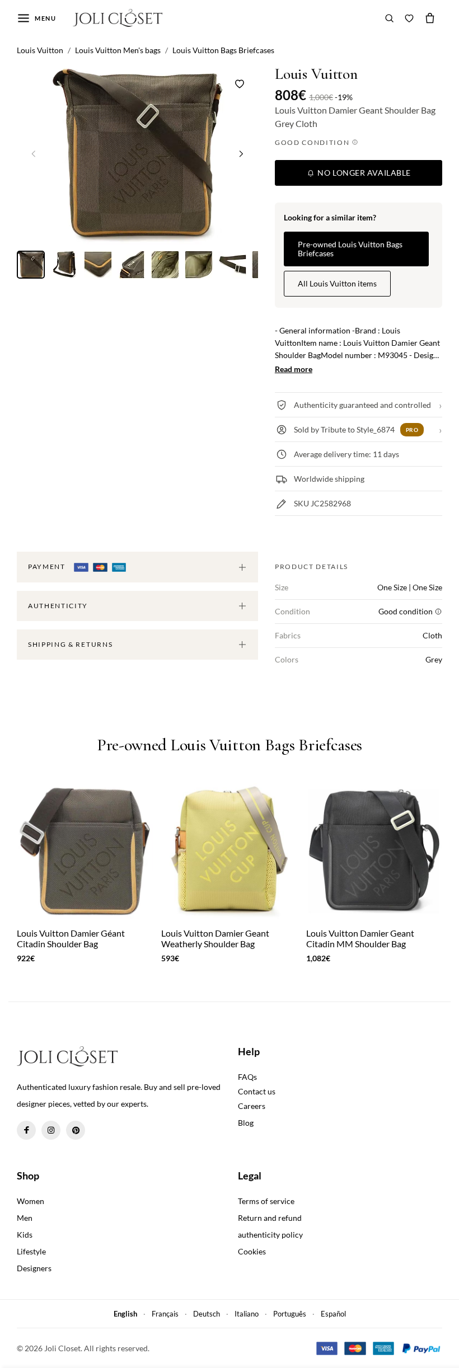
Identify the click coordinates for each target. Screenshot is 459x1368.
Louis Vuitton (316, 74)
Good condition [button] (313, 142)
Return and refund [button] (270, 1218)
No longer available (363, 172)
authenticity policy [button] (270, 1234)
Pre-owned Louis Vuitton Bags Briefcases (350, 248)
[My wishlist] (409, 18)
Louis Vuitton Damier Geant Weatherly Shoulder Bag (215, 938)
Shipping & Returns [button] (70, 644)
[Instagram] (50, 1130)
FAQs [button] (247, 1077)
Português (289, 1313)
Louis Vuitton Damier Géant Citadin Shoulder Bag (71, 938)
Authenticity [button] (58, 605)
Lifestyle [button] (31, 1251)
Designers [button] (34, 1268)
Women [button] (30, 1201)
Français (165, 1313)
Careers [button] (251, 1106)
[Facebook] (26, 1130)
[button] (241, 154)
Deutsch (206, 1313)
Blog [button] (246, 1122)
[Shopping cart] (430, 18)
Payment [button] (47, 566)
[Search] (389, 18)
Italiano (247, 1313)
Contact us (256, 1091)
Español (333, 1313)
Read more (293, 369)
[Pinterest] (75, 1130)
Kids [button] (24, 1234)
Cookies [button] (252, 1251)
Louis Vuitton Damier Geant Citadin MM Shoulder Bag (360, 938)
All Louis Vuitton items (337, 283)
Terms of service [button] (266, 1201)
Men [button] (24, 1218)
